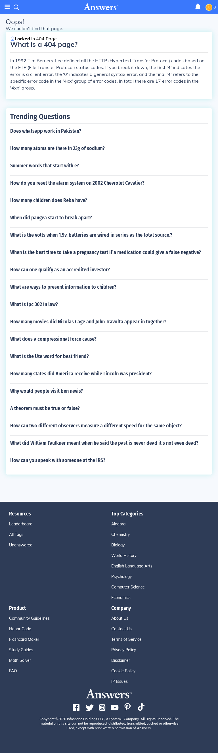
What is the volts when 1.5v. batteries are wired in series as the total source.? (91, 235)
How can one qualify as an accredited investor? (60, 270)
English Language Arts (131, 566)
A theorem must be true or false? (45, 408)
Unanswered (20, 545)
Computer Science (128, 587)
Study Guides (21, 649)
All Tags (16, 534)
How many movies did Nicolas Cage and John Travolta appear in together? (88, 322)
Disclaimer (120, 660)
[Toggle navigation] (7, 7)
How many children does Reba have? (48, 200)
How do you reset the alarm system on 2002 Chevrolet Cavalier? (77, 183)
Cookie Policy (123, 670)
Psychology (121, 576)
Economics (121, 597)
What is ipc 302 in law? (34, 304)
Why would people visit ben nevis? (46, 391)
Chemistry (120, 534)
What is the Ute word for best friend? (49, 356)
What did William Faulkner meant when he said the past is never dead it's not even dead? (104, 443)
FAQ (13, 670)
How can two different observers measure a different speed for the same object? (96, 426)
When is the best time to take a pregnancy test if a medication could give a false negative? (105, 252)
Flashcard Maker (24, 639)
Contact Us (121, 628)
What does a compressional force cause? (53, 339)
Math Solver (20, 660)
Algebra (118, 524)
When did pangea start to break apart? (51, 218)
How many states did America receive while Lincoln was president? (81, 374)
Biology (118, 545)
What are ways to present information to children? (63, 287)
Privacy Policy (123, 649)
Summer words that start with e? (44, 166)
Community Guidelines (29, 618)
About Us (119, 618)
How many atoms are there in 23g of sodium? (57, 148)
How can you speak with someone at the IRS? (57, 460)
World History (124, 555)
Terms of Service (126, 639)
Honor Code (20, 628)
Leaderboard (20, 524)
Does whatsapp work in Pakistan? (45, 131)
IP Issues (119, 681)
